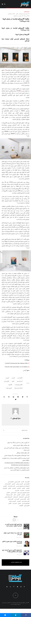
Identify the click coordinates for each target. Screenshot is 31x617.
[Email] (8, 397)
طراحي (4, 486)
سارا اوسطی (26, 11)
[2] (20, 91)
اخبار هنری (17, 482)
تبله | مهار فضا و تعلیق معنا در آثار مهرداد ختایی (16, 456)
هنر (28, 499)
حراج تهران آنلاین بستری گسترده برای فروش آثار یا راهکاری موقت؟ (12, 551)
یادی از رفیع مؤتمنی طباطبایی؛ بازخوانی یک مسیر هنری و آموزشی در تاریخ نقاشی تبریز (16, 469)
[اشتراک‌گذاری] (13, 397)
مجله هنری (13, 492)
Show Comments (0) (16, 562)
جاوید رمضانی (19, 484)
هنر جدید (16, 499)
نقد (14, 495)
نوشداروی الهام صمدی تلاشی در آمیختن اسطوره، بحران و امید (13, 525)
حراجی (13, 484)
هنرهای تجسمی (25, 503)
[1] (5, 70)
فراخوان (4, 488)
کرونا (13, 381)
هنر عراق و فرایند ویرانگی (23, 453)
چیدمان (14, 503)
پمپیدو (7, 378)
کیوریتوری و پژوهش (23, 14)
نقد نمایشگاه (9, 495)
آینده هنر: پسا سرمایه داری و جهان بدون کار (13, 533)
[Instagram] (21, 587)
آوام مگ (27, 482)
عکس (9, 488)
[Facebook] (24, 587)
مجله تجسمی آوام (18, 388)
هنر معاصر (10, 499)
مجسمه (27, 490)
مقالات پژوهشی (11, 14)
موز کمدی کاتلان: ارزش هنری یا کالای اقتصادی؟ (12, 542)
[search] (4, 430)
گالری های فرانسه (18, 385)
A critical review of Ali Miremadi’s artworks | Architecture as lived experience (17, 464)
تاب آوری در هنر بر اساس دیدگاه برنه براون (18, 443)
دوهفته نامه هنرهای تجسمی (22, 486)
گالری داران (6, 381)
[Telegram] (17, 587)
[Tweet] (22, 397)
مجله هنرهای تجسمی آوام (23, 492)
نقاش (7, 492)
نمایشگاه (15, 497)
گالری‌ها (10, 385)
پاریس (13, 378)
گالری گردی (26, 505)
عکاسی (18, 488)
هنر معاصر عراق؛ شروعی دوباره (21, 445)
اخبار (22, 482)
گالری (17, 14)
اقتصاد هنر (19, 378)
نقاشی (27, 495)
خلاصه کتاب (7, 484)
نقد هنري (27, 497)
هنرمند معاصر (12, 501)
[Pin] (18, 397)
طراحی (27, 488)
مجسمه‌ (16, 490)
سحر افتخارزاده (11, 486)
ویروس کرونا (8, 388)
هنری (19, 503)
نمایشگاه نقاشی (8, 497)
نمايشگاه (21, 497)
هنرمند (18, 501)
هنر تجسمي (22, 499)
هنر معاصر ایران (25, 501)
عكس (23, 488)
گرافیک (20, 505)
